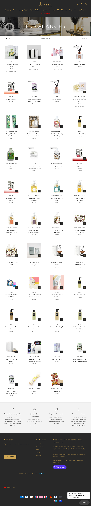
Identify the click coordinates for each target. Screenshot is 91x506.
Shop (10, 19)
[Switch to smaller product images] (6, 38)
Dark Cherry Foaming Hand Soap (57, 231)
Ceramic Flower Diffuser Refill (79, 100)
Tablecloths (34, 10)
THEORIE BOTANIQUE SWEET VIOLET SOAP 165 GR (34, 100)
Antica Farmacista (34, 131)
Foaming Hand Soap (57, 166)
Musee (11, 292)
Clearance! (45, 13)
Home (5, 19)
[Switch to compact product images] (9, 38)
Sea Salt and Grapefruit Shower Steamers (34, 295)
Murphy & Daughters (11, 131)
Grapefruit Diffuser (11, 99)
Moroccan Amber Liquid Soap (11, 328)
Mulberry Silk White (79, 64)
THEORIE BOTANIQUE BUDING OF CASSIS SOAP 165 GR (11, 392)
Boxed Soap (56, 391)
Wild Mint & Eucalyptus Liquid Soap (79, 328)
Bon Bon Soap (34, 391)
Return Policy (40, 447)
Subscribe (10, 456)
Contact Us (39, 455)
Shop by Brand (80, 10)
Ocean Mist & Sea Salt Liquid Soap (34, 328)
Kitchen (44, 10)
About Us (39, 452)
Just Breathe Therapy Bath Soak (57, 295)
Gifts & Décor (62, 10)
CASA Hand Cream (56, 359)
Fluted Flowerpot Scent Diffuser (11, 360)
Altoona (11, 96)
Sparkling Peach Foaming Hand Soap (11, 231)
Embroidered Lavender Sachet (11, 65)
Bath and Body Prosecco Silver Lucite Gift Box (34, 135)
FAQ (37, 450)
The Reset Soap (34, 262)
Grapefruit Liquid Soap (79, 134)
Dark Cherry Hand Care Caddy (11, 263)
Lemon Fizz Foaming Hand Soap (79, 199)
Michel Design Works (57, 131)
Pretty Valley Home (79, 96)
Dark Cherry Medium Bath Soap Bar (79, 231)
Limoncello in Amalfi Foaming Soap (34, 199)
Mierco (11, 61)
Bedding (8, 10)
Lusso (34, 61)
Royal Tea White (56, 99)
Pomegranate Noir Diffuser (80, 167)
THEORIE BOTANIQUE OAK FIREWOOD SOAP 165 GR (79, 360)
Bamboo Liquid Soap (79, 294)
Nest (79, 131)
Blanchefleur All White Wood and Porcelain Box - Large (34, 167)
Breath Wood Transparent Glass (80, 263)
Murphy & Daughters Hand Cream (11, 135)
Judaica (52, 10)
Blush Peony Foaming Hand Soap (57, 135)
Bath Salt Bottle (11, 166)
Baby (71, 10)
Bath (15, 10)
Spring (79, 61)
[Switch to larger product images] (3, 38)
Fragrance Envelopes (57, 64)
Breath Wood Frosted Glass (57, 263)
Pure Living (34, 96)
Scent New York (11, 356)
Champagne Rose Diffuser (11, 199)
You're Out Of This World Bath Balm (11, 295)
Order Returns (40, 444)
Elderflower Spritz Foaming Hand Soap (34, 231)
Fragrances (16, 19)
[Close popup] (88, 493)
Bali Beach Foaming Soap (57, 199)
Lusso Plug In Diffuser (34, 64)
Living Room (23, 10)
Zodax (34, 163)
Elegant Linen (57, 61)
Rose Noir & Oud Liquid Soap (56, 328)
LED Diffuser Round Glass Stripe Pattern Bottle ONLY (34, 360)
